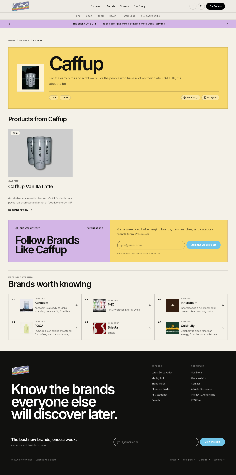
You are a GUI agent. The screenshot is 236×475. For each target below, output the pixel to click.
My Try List (158, 378)
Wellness (129, 16)
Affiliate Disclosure (201, 389)
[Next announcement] (227, 24)
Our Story (139, 6)
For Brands (215, 6)
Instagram (212, 97)
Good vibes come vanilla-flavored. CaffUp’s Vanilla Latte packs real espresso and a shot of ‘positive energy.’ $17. (40, 200)
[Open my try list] (193, 6)
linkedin (203, 459)
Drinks (65, 97)
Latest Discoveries (162, 372)
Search (156, 400)
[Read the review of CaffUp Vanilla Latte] (40, 153)
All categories (150, 16)
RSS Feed (196, 400)
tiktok (173, 459)
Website (191, 97)
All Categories (160, 394)
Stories (124, 6)
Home (12, 40)
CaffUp (13, 181)
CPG (78, 16)
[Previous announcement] (9, 24)
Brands (110, 6)
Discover (96, 6)
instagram (188, 459)
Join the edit (212, 441)
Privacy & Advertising (203, 394)
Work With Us (198, 378)
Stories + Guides (161, 389)
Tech (101, 16)
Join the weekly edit (203, 244)
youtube (218, 459)
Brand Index (159, 383)
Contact (195, 383)
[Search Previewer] (201, 6)
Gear (89, 16)
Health (114, 16)
